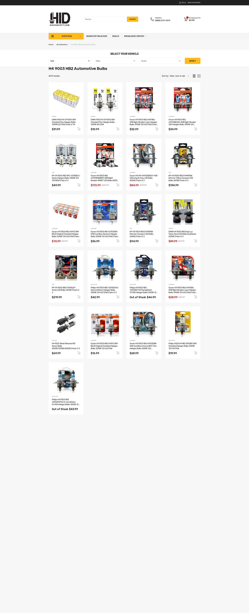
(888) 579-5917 (162, 20)
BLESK (54, 340)
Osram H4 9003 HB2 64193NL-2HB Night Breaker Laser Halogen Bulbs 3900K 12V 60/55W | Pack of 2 (143, 123)
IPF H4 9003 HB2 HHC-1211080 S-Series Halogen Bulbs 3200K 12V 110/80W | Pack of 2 (66, 178)
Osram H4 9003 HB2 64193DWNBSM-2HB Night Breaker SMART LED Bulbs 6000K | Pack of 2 (105, 179)
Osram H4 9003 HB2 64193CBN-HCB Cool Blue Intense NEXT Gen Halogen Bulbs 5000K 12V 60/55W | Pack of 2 (143, 347)
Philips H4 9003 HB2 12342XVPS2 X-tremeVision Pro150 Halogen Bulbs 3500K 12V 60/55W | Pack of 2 (65, 403)
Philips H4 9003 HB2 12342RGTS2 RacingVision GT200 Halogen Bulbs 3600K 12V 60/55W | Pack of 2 (143, 291)
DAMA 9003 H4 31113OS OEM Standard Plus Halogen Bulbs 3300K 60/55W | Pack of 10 (64, 122)
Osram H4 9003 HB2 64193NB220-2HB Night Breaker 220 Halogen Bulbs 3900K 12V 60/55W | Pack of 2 (182, 123)
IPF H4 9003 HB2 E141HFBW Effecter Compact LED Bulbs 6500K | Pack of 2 (141, 234)
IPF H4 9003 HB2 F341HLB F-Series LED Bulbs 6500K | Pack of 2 (65, 290)
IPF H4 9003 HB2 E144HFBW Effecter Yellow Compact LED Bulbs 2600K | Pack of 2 (181, 178)
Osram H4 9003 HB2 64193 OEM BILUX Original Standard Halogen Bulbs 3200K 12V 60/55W (104, 345)
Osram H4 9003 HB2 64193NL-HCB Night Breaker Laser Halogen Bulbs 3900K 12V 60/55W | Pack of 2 (182, 291)
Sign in (190, 2)
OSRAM (132, 116)
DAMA (54, 116)
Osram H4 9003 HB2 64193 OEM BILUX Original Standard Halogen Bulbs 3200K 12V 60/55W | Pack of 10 (65, 235)
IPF (53, 172)
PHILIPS (94, 284)
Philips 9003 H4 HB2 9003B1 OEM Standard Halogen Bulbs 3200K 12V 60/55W (182, 345)
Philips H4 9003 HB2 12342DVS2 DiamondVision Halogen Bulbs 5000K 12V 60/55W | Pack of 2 (104, 290)
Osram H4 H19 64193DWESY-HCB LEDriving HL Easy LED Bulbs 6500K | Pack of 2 (143, 178)
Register (196, 2)
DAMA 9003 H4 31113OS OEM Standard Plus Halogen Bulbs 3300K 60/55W (103, 122)
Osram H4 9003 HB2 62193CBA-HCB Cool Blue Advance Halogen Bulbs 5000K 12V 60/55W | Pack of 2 (104, 235)
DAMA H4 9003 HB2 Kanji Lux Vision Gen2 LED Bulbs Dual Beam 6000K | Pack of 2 (182, 234)
